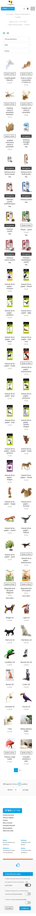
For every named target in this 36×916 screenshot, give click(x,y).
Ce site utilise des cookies (13, 874)
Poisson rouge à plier (9, 758)
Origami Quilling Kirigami (15, 25)
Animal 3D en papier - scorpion (10, 286)
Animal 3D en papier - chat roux (26, 339)
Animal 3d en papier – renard (9, 529)
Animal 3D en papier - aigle (26, 311)
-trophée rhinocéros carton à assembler (10, 143)
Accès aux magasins (8, 817)
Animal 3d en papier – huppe (9, 503)
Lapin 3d (26, 617)
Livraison (5, 820)
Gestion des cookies (8, 831)
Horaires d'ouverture (8, 815)
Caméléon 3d (10, 662)
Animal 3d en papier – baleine (26, 530)
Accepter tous (25, 908)
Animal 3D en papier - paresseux (26, 396)
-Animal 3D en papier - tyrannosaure (26, 369)
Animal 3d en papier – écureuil (26, 504)
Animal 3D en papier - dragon (10, 477)
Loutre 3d (26, 684)
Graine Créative (10, 598)
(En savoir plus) (17, 894)
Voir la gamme (26, 136)
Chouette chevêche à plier (26, 759)
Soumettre (9, 908)
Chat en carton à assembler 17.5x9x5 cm (26, 80)
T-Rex (10, 729)
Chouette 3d (9, 706)
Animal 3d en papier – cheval (26, 476)
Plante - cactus (26, 229)
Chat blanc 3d (26, 640)
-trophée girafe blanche (9, 79)
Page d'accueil (13, 22)
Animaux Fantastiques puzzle (26, 260)
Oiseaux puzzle (26, 199)
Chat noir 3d (9, 640)
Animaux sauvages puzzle (26, 142)
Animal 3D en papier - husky (9, 364)
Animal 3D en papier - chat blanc (10, 339)
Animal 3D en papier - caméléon (10, 312)
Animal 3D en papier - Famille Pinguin (26, 423)
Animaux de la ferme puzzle (9, 173)
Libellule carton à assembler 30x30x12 (10, 111)
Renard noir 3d (26, 662)
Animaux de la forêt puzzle (26, 173)
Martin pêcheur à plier (26, 730)
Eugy (26, 146)
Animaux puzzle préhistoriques (9, 201)
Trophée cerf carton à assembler (26, 110)
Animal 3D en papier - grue (10, 395)
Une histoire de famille (9, 825)
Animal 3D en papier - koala (26, 450)
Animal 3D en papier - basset (26, 285)
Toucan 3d (26, 706)
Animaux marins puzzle (9, 259)
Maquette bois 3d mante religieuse (9, 590)
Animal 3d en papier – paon (10, 555)
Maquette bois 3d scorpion (26, 589)
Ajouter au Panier (9, 74)
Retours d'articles (7, 823)
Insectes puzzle (10, 230)
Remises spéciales (7, 828)
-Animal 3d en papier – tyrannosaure (26, 560)
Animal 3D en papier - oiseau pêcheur (9, 451)
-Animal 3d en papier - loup (9, 421)
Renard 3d (10, 684)
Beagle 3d (9, 617)
